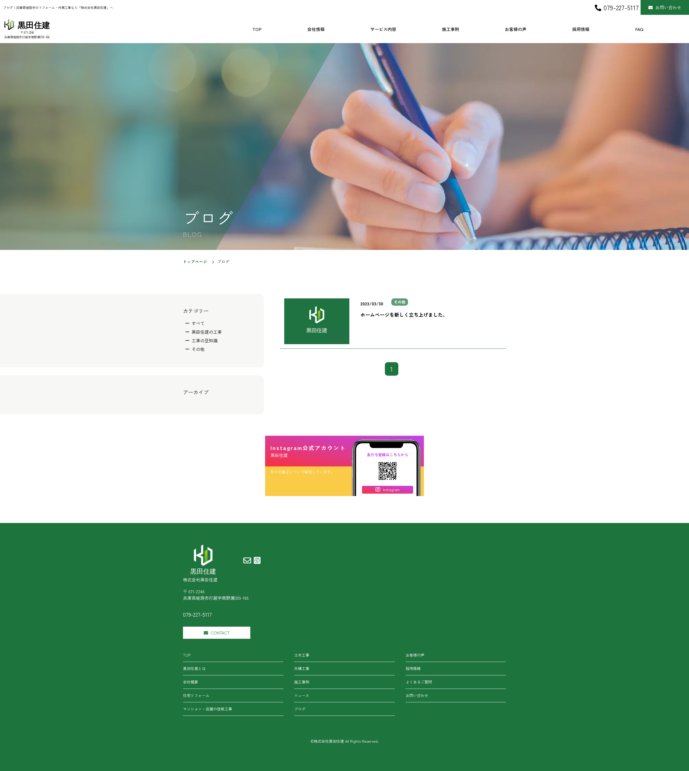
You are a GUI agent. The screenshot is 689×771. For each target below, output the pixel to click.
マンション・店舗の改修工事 (207, 708)
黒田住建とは (194, 668)
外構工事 (301, 668)
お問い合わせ (668, 7)
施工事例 (450, 29)
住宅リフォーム (196, 695)
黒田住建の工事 (207, 332)
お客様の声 (515, 29)
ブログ (299, 708)
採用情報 (580, 29)
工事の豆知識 (204, 340)
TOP (257, 29)
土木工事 (301, 655)
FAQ (639, 29)
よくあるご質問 (419, 682)
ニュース (301, 695)
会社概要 (190, 682)
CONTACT (220, 632)
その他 (198, 349)
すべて (198, 323)
